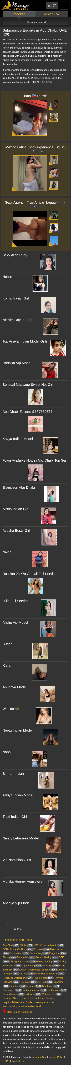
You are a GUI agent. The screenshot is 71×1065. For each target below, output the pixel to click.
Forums (7, 998)
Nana (7, 752)
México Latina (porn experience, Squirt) (35, 148)
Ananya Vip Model (16, 903)
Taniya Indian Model (18, 795)
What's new (51, 14)
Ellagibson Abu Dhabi (19, 487)
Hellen (7, 277)
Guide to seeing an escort (40, 1002)
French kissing (47, 957)
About (16, 998)
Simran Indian (13, 773)
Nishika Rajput (17, 320)
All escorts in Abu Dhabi (17, 939)
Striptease (50, 986)
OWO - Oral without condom (38, 969)
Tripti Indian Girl (15, 817)
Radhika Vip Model (17, 363)
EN (49, 5)
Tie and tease (13, 994)
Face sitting (38, 953)
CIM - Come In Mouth (48, 945)
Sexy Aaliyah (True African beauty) (35, 204)
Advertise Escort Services (41, 998)
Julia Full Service (15, 601)
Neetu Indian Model (17, 730)
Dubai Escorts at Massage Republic (15, 5)
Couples (41, 949)
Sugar (7, 644)
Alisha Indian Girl (15, 509)
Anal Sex (10, 945)
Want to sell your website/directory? (22, 1006)
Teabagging (56, 990)
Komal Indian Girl (16, 298)
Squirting (17, 986)
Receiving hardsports (48, 973)
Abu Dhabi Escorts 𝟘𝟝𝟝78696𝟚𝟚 (28, 412)
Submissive (12, 990)
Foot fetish (25, 957)
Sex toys (44, 981)
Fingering (57, 953)
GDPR (6, 1061)
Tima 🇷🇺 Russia (35, 96)
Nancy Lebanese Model (21, 838)
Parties (26, 973)
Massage (50, 965)
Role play (28, 981)
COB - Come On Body (18, 949)
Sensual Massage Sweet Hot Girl (28, 384)
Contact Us (18, 1061)
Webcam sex (51, 994)
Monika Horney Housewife (23, 881)
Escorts (19, 14)
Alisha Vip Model (15, 622)
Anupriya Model (14, 687)
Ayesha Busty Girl (16, 530)
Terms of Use (39, 1057)
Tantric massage (34, 990)
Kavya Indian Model (18, 439)
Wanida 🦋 (11, 709)
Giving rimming (47, 961)
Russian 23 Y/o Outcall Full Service (29, 574)
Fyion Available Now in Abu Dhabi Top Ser (34, 460)
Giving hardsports (22, 961)
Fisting (9, 957)
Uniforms (32, 994)
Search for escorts (37, 22)
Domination (19, 953)
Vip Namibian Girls (17, 860)
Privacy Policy (56, 1057)
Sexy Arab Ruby (15, 255)
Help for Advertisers (13, 1002)
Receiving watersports (17, 977)
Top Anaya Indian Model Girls (25, 341)
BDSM (25, 945)
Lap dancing (31, 965)
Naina (7, 552)
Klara (7, 665)
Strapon (33, 986)
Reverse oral (43, 977)
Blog (23, 998)
